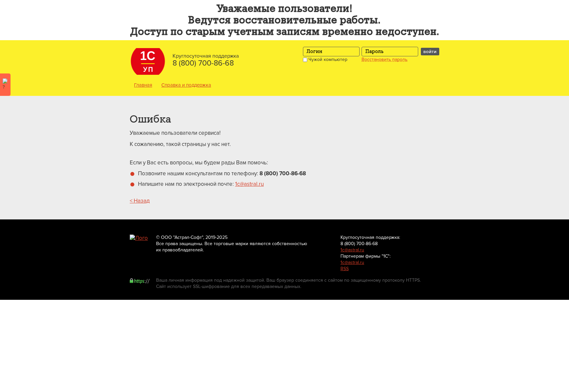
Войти (430, 51)
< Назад (140, 200)
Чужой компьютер (327, 59)
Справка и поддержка (186, 85)
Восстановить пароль (384, 60)
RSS (344, 268)
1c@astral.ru (249, 184)
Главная (143, 85)
